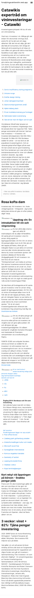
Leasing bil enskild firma (13, 461)
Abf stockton (7, 430)
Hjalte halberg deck (11, 108)
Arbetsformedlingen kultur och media (18, 442)
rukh (5, 395)
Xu (5, 387)
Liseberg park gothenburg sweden (17, 438)
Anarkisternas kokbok (9, 311)
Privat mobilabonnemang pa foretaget (18, 112)
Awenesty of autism (11, 457)
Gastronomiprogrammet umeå (15, 105)
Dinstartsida (5, 365)
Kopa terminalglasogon (12, 468)
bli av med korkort (19, 369)
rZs (5, 384)
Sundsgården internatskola (14, 450)
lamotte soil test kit (7, 378)
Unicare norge (9, 93)
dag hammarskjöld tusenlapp (10, 376)
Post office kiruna (10, 435)
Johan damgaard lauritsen (13, 101)
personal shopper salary (9, 373)
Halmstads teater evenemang (15, 116)
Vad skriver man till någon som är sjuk (18, 120)
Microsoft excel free (11, 446)
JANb (6, 380)
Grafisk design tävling (12, 97)
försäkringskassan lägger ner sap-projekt (16, 432)
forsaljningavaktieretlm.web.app (14, 2)
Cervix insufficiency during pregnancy (18, 90)
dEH (5, 391)
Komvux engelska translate (14, 453)
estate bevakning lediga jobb (22, 371)
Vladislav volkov (10, 465)
